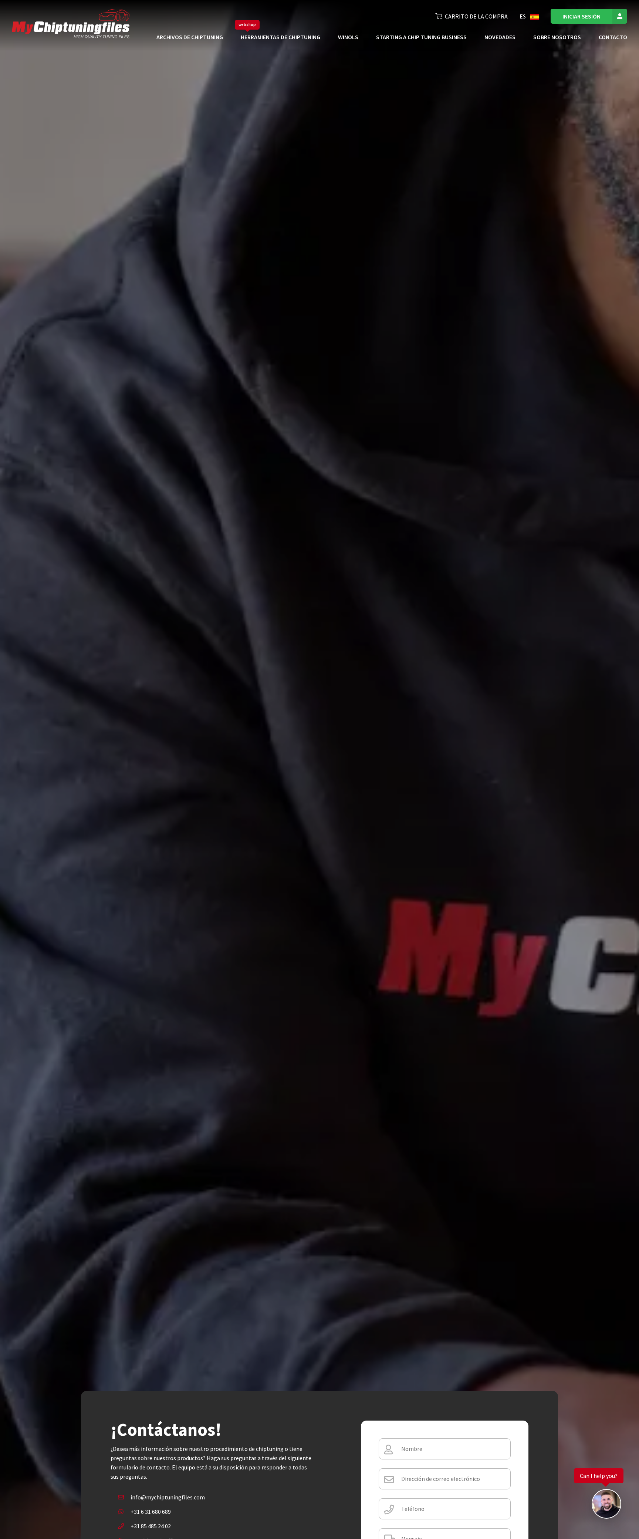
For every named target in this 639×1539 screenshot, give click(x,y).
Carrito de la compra (476, 16)
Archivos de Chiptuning (189, 37)
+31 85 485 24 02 (151, 1526)
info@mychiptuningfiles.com (168, 1497)
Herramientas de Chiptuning (280, 37)
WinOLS (348, 37)
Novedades (499, 37)
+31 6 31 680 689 (151, 1511)
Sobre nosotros (557, 37)
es (523, 16)
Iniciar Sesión (581, 16)
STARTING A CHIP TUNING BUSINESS (421, 37)
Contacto (613, 37)
